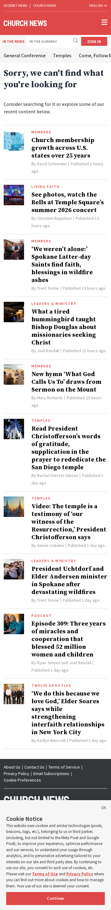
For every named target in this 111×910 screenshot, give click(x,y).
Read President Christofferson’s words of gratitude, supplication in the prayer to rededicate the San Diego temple (68, 448)
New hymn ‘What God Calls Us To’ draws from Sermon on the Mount (66, 382)
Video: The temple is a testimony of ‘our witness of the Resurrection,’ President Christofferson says (68, 522)
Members (41, 132)
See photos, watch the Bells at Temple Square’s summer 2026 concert (67, 202)
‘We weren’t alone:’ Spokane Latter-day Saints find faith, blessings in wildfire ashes (62, 264)
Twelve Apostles (51, 685)
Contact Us (34, 767)
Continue (55, 898)
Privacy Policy (16, 773)
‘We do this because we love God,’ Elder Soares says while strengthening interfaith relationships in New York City (68, 713)
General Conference (25, 55)
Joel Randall (48, 350)
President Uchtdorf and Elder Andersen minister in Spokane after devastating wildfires (69, 580)
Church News (44, 5)
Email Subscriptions (51, 773)
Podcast (41, 616)
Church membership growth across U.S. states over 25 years (62, 148)
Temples (62, 55)
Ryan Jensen (48, 662)
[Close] (103, 809)
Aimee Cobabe (50, 545)
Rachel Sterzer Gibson (57, 475)
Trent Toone (48, 288)
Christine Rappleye (54, 218)
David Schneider (52, 164)
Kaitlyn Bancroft (51, 740)
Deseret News (15, 5)
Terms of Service (64, 767)
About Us (12, 767)
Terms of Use (45, 874)
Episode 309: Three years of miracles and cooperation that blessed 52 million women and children (68, 639)
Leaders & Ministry (53, 304)
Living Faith (45, 186)
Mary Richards (50, 398)
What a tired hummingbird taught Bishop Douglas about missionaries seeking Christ (64, 327)
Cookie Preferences (22, 780)
